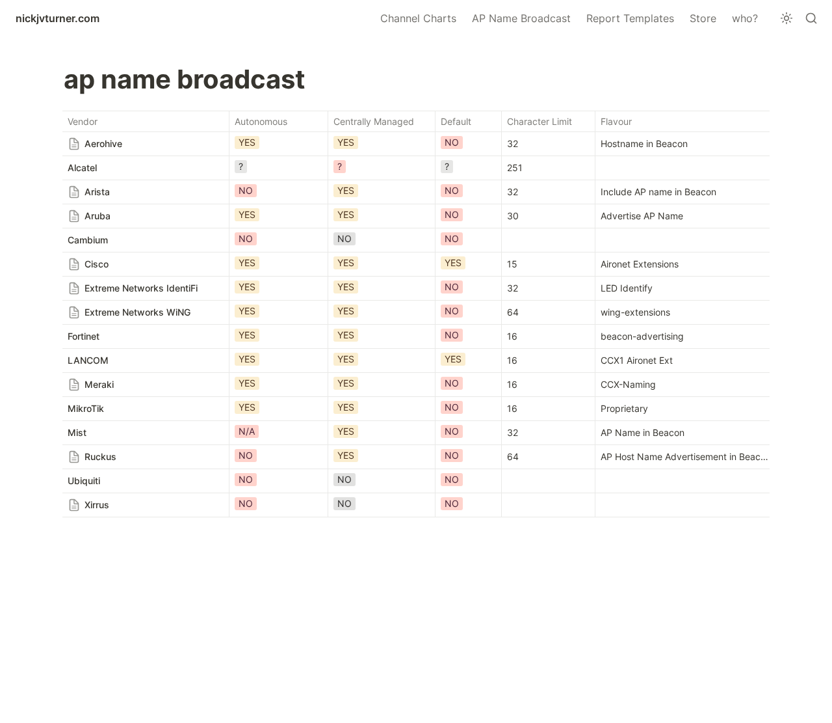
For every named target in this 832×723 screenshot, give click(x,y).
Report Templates (630, 18)
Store (703, 18)
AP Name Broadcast (521, 18)
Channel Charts (418, 18)
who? (745, 18)
